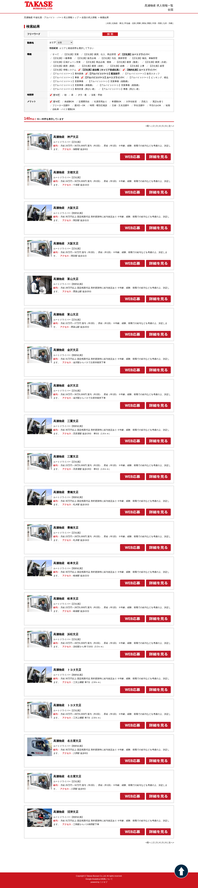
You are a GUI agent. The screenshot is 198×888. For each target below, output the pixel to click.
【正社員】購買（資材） (93, 66)
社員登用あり (100, 101)
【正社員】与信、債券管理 (114, 58)
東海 (144, 23)
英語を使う (158, 101)
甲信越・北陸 (130, 23)
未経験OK (69, 101)
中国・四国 (157, 23)
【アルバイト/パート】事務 (65, 77)
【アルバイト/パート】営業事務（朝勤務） (109, 81)
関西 (149, 23)
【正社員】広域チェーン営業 (66, 62)
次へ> (171, 126)
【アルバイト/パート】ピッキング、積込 (148, 77)
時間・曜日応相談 (98, 105)
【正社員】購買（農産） (64, 66)
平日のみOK (155, 105)
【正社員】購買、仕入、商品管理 (99, 54)
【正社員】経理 (156, 66)
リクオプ (103, 882)
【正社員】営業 (71, 54)
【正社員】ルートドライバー (135, 54)
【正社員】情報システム (64, 69)
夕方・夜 (82, 95)
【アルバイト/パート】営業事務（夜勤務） (120, 85)
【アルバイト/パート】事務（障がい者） (121, 89)
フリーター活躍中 (61, 105)
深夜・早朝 (96, 95)
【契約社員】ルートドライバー (141, 69)
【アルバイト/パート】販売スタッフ (142, 73)
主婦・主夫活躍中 (120, 105)
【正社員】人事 (136, 66)
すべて (55, 54)
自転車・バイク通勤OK (63, 109)
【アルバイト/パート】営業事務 (67, 81)
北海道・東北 (117, 23)
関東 (139, 23)
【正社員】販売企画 (86, 58)
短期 (168, 105)
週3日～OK (79, 105)
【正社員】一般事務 (62, 58)
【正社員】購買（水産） (156, 62)
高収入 (144, 101)
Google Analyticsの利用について (99, 879)
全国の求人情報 (89, 17)
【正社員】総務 (117, 66)
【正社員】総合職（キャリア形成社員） (101, 69)
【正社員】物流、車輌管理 (144, 58)
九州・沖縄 (167, 23)
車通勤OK (116, 101)
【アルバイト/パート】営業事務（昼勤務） (73, 85)
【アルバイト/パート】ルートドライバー (104, 77)
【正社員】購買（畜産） (128, 62)
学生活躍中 (139, 105)
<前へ (148, 126)
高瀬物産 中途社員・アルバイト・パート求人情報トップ (51, 17)
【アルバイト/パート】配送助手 (104, 73)
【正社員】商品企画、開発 (98, 62)
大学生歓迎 (131, 101)
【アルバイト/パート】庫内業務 (67, 73)
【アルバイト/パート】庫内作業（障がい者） (74, 89)
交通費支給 (84, 101)
